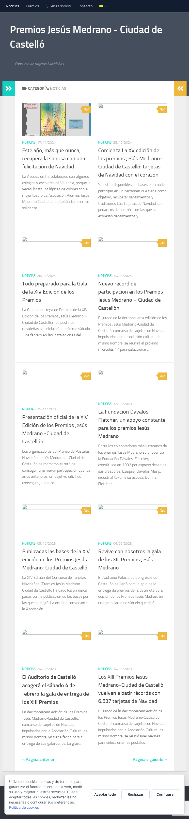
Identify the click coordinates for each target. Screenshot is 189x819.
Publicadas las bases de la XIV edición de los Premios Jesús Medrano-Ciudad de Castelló (56, 559)
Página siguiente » (150, 759)
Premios (32, 6)
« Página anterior (38, 759)
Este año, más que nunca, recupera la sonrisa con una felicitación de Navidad (53, 158)
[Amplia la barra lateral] (8, 88)
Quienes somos (58, 6)
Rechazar (135, 794)
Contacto (85, 6)
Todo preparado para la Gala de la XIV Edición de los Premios (54, 292)
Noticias (12, 6)
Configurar (166, 794)
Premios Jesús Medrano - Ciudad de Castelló (86, 36)
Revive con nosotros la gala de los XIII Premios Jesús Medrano (129, 559)
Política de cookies (24, 807)
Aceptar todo (105, 794)
